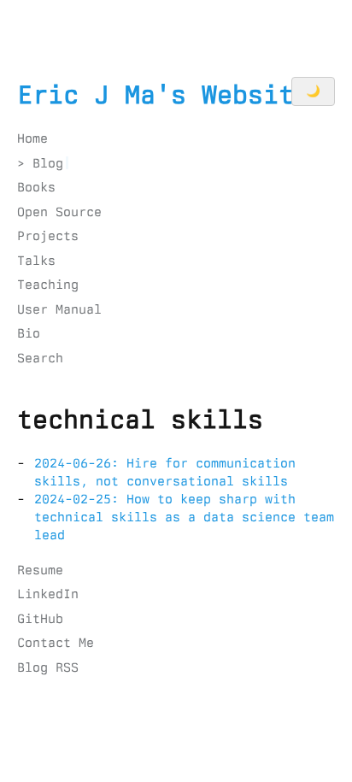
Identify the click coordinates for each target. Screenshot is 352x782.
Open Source (59, 212)
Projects (48, 236)
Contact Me (55, 642)
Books (36, 187)
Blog (47, 163)
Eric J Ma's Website (163, 94)
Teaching (48, 284)
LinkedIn (48, 594)
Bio (28, 333)
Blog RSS (48, 667)
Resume (40, 570)
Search (40, 358)
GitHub (40, 618)
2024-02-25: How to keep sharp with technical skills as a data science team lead (184, 517)
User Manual (59, 309)
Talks (36, 260)
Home (32, 138)
